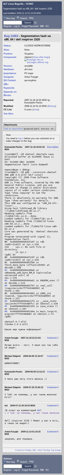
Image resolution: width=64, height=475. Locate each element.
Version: (8, 66)
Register (7, 26)
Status (7, 45)
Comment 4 (52, 387)
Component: (10, 57)
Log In (17, 26)
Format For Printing (23, 450)
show (35, 109)
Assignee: (9, 77)
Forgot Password (30, 26)
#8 (6, 311)
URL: (6, 84)
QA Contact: (10, 80)
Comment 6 (52, 432)
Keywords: (9, 88)
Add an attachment (13, 128)
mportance (10, 73)
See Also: (9, 113)
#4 (6, 285)
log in (21, 138)
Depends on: (10, 92)
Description (52, 147)
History (51, 106)
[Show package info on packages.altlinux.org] (42, 62)
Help (31, 18)
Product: (8, 53)
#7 (6, 306)
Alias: (7, 49)
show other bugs (41, 57)
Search (23, 18)
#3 (6, 280)
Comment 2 (52, 356)
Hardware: (9, 69)
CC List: (8, 109)
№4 (38, 410)
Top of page (56, 450)
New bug (10, 18)
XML (34, 450)
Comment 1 (52, 338)
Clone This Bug (43, 450)
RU (47, 26)
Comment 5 (52, 405)
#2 (6, 270)
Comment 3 (52, 372)
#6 (6, 301)
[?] (35, 22)
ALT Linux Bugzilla (13, 4)
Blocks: (7, 95)
